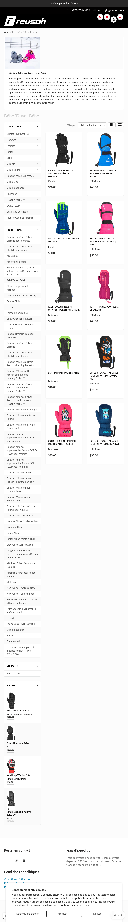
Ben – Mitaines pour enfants (63, 373)
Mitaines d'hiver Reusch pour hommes (21, 574)
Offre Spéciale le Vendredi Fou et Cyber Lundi (22, 610)
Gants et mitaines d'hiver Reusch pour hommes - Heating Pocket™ (19, 400)
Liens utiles (14, 126)
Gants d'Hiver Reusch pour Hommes (20, 335)
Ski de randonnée (15, 187)
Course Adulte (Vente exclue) (21, 295)
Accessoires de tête (16, 261)
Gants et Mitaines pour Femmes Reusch (18, 489)
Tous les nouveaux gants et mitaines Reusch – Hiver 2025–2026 (20, 651)
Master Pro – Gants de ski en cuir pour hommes (19, 712)
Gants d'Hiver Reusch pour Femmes (20, 326)
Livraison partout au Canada (64, 3)
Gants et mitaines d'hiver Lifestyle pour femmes (19, 354)
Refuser (97, 913)
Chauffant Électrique (17, 211)
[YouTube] (24, 860)
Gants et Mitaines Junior (19, 472)
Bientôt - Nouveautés (18, 133)
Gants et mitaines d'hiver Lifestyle (19, 345)
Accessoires (12, 255)
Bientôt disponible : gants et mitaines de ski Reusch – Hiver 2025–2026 (22, 271)
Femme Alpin (13, 301)
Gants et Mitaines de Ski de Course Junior (21, 426)
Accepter (62, 913)
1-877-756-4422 (80, 10)
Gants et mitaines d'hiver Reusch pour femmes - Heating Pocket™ (19, 387)
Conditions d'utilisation (17, 879)
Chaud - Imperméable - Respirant (18, 288)
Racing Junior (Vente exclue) (21, 623)
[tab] (22, 140)
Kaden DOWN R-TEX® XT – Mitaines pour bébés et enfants (103, 173)
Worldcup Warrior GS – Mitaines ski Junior (19, 777)
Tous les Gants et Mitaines (20, 217)
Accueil (8, 32)
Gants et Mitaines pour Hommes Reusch (18, 499)
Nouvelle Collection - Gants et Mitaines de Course (22, 601)
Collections (14, 229)
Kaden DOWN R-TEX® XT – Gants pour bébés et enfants (61, 173)
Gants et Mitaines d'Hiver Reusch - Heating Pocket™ (20, 363)
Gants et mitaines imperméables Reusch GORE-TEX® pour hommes (22, 463)
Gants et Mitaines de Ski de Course (21, 417)
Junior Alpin (13, 533)
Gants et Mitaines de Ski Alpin (22, 409)
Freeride (11, 307)
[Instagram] (16, 860)
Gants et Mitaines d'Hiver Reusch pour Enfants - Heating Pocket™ (20, 375)
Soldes (10, 635)
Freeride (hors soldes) (17, 312)
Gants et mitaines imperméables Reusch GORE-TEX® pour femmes (22, 450)
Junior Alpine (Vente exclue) (21, 538)
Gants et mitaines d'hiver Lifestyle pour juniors (19, 248)
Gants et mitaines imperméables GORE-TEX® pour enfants (21, 437)
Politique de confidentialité (75, 904)
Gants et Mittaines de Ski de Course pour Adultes (21, 508)
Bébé (9, 157)
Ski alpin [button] (11, 164)
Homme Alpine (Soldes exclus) (22, 521)
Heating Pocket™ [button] (15, 200)
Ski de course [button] (13, 170)
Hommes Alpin (14, 527)
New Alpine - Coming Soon (20, 593)
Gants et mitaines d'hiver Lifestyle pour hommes (19, 239)
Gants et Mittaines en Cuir (20, 515)
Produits (11, 618)
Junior (10, 151)
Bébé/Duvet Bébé (16, 280)
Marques (12, 666)
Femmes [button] (11, 146)
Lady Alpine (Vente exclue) (20, 544)
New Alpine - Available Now (21, 587)
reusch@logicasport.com (110, 10)
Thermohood (13, 641)
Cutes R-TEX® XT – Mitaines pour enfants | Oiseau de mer (104, 376)
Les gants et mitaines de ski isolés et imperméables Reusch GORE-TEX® (22, 554)
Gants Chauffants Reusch (20, 318)
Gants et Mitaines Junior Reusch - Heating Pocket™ (20, 480)
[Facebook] (8, 860)
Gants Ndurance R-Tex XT (18, 745)
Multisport (12, 193)
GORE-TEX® (13, 205)
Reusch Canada (14, 673)
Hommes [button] (11, 140)
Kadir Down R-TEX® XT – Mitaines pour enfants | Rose (103, 241)
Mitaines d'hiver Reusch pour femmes (21, 565)
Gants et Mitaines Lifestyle (20, 175)
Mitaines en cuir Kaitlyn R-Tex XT (19, 813)
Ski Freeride (12, 181)
